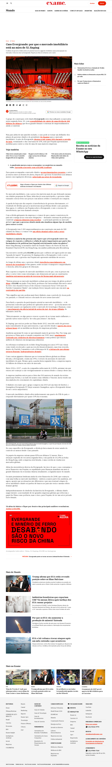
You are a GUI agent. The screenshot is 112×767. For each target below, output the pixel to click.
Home (7, 41)
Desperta (73, 721)
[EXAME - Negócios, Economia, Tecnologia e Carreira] (56, 3)
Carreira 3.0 (74, 718)
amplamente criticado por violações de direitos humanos (36, 336)
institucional (10, 764)
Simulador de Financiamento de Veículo (40, 743)
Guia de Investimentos (38, 717)
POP (22, 730)
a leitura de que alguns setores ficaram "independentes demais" (37, 350)
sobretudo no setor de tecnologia (46, 177)
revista (73, 708)
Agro (71, 734)
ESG (7, 729)
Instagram (89, 714)
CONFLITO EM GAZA (76, 11)
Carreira (8, 723)
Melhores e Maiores (57, 747)
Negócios (9, 744)
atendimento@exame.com (94, 734)
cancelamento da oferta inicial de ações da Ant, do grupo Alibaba (35, 309)
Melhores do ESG (56, 750)
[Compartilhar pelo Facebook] (10, 105)
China (27, 551)
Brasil (8, 719)
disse (8, 283)
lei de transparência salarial (60, 764)
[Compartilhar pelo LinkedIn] (13, 105)
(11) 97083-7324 (93, 750)
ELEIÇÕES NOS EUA (100, 11)
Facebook (89, 717)
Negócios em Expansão (55, 754)
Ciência (23, 727)
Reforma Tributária (57, 708)
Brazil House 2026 (56, 711)
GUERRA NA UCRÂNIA (61, 11)
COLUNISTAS (10, 747)
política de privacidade (44, 764)
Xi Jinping (34, 551)
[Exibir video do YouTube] (39, 530)
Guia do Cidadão (39, 710)
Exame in (73, 715)
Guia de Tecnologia (40, 713)
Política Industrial (56, 739)
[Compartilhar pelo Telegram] (17, 105)
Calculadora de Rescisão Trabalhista (40, 731)
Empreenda (74, 738)
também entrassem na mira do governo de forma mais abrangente (35, 276)
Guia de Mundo (40, 11)
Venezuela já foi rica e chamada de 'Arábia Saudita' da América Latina (90, 69)
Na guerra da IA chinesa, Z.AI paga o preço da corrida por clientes (38, 156)
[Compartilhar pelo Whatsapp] (7, 105)
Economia (9, 726)
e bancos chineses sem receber (27, 220)
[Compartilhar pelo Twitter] (20, 105)
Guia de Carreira (39, 721)
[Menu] (7, 3)
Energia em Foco (56, 724)
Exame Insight (10, 732)
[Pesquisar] (11, 3)
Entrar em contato (91, 724)
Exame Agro (24, 717)
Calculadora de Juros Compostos (40, 737)
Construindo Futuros (57, 721)
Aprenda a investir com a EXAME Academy (33, 167)
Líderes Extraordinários (56, 731)
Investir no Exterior (57, 727)
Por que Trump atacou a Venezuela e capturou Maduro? (89, 82)
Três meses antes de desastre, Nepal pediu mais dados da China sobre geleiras (61, 156)
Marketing (24, 710)
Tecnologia (24, 720)
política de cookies (30, 764)
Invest (8, 741)
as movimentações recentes (53, 172)
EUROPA (49, 11)
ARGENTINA (88, 11)
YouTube (88, 707)
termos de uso (19, 764)
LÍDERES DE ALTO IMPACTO (11, 715)
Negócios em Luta (56, 736)
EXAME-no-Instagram (47, 551)
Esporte (23, 714)
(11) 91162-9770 (93, 727)
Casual (23, 707)
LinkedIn (88, 710)
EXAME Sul (54, 714)
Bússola (53, 717)
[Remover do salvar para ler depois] (27, 105)
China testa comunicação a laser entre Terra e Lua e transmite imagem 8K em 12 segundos (16, 156)
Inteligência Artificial (9, 737)
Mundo (10, 10)
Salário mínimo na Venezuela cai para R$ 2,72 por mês (91, 75)
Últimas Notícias (11, 711)
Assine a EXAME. (13, 509)
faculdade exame (76, 704)
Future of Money (26, 723)
